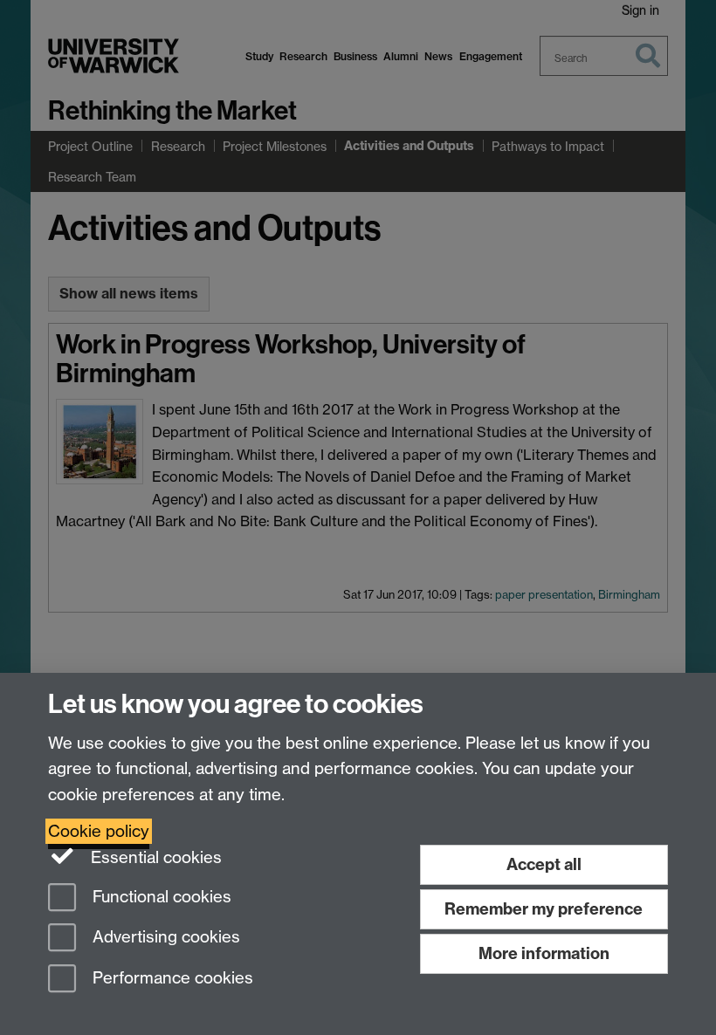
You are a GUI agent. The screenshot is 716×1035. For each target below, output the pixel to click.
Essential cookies (154, 857)
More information (543, 953)
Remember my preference (543, 909)
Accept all (544, 864)
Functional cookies (159, 897)
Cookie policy (98, 831)
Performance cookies (170, 979)
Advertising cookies (164, 938)
